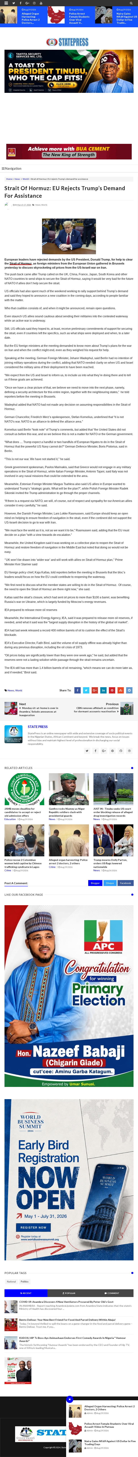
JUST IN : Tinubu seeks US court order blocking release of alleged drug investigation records (113, 812)
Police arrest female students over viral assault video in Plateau (109, 1425)
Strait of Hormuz (21, 263)
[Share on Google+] (95, 690)
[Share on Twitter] (86, 690)
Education (10, 819)
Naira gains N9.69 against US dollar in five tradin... (79, 18)
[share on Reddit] (129, 690)
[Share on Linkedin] (103, 690)
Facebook (125, 883)
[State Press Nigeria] (69, 40)
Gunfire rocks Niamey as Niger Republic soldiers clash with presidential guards (67, 812)
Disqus (110, 883)
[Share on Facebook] (77, 690)
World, (44, 205)
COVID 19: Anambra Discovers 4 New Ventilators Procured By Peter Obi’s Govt (66, 1301)
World (26, 179)
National (11, 1281)
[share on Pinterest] (112, 690)
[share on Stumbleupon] (121, 690)
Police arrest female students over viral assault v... (32, 18)
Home (9, 179)
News (17, 179)
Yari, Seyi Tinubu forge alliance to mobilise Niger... (127, 16)
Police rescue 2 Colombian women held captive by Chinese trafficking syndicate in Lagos (23, 863)
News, (38, 205)
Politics (24, 1281)
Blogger (95, 883)
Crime (7, 870)
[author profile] (8, 208)
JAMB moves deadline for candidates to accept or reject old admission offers (22, 812)
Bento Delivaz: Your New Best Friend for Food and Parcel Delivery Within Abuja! (67, 1319)
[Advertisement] (69, 119)
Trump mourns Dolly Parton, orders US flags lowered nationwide (110, 863)
